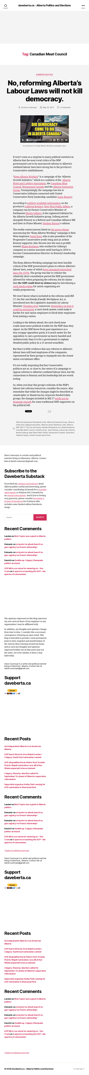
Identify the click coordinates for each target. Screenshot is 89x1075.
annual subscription (16, 495)
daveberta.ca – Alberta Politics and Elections (33, 1069)
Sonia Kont (36, 236)
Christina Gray (31, 306)
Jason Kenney (64, 197)
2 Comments (65, 107)
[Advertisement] (44, 27)
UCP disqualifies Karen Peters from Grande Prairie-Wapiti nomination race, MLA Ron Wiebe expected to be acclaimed (24, 765)
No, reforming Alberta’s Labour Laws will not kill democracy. (44, 91)
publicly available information (44, 203)
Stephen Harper (51, 223)
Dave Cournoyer (30, 107)
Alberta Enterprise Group (57, 422)
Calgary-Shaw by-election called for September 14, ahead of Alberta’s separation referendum (25, 776)
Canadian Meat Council (25, 430)
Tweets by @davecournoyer (16, 850)
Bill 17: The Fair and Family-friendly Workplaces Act (40, 427)
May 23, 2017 (48, 107)
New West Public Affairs (57, 206)
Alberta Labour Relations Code (53, 425)
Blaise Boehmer (30, 246)
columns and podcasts (28, 484)
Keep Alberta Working (26, 176)
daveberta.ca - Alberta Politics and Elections (44, 5)
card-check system (23, 286)
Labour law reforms (67, 430)
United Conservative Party (40, 435)
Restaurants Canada (33, 186)
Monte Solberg (33, 213)
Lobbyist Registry (34, 206)
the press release (60, 229)
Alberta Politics (44, 75)
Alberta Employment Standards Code (31, 422)
